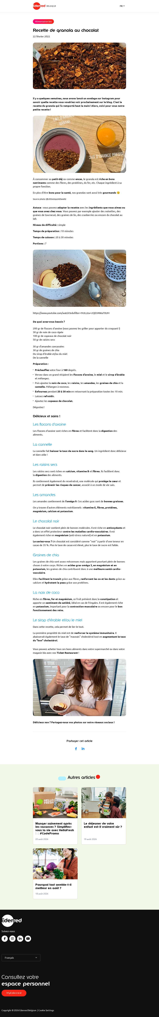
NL (121, 10)
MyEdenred (14, 992)
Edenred (39, 6)
